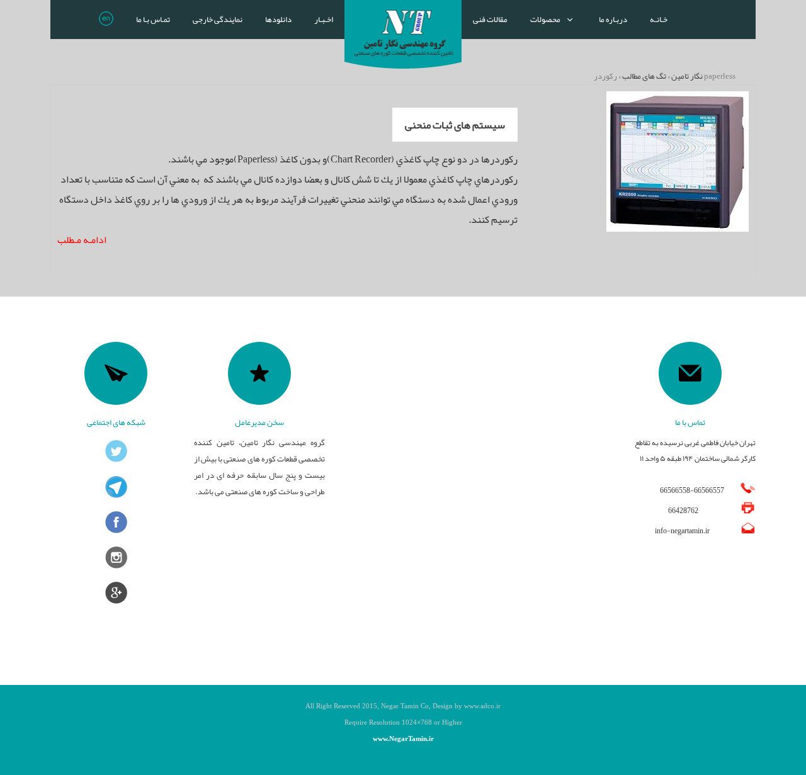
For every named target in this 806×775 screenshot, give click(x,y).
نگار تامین (687, 76)
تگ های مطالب (644, 76)
